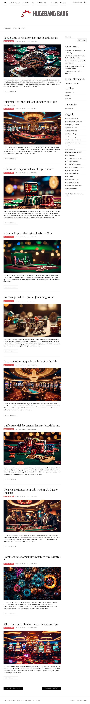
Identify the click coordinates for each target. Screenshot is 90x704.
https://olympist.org (70, 134)
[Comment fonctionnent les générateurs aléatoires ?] (32, 583)
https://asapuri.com (70, 149)
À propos (26, 3)
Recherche (68, 37)
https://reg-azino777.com (72, 118)
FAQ (33, 3)
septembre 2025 (69, 92)
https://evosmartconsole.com (73, 158)
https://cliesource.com (71, 146)
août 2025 (68, 96)
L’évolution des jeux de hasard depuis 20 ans (29, 169)
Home (5, 3)
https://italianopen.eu (71, 176)
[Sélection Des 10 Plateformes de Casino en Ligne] (32, 647)
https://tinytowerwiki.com (72, 173)
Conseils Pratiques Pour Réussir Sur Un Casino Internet (31, 491)
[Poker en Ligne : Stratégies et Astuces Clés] (32, 256)
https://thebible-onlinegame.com (74, 167)
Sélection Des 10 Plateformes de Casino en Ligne (31, 624)
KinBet (67, 196)
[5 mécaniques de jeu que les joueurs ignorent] (32, 320)
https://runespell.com (71, 128)
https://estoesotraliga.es (72, 179)
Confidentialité (42, 3)
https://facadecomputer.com (73, 137)
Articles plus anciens (13, 688)
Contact (63, 3)
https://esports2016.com (72, 161)
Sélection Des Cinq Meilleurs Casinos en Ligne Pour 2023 (30, 103)
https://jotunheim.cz (70, 189)
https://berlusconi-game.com (73, 185)
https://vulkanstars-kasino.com (73, 121)
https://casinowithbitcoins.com (73, 152)
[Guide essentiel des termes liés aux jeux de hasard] (32, 448)
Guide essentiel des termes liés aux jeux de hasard (32, 425)
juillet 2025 (68, 98)
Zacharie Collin (21, 41)
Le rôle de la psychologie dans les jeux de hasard (31, 37)
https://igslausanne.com (71, 170)
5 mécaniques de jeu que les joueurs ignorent (29, 297)
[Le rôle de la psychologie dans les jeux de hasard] (32, 61)
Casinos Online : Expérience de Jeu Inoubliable (30, 361)
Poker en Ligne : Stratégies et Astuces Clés (28, 233)
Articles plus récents (50, 688)
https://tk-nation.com (71, 131)
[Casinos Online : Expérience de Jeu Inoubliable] (32, 384)
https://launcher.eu (70, 155)
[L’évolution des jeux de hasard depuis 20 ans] (32, 192)
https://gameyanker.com (72, 124)
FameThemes (83, 700)
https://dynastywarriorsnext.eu (73, 143)
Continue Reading (10, 91)
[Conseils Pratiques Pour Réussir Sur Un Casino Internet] (32, 516)
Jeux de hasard (15, 3)
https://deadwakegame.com (73, 164)
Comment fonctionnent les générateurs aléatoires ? (32, 558)
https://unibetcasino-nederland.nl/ (74, 194)
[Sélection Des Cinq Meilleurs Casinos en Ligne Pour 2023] (32, 128)
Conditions (54, 3)
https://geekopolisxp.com (72, 182)
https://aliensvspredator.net (73, 140)
